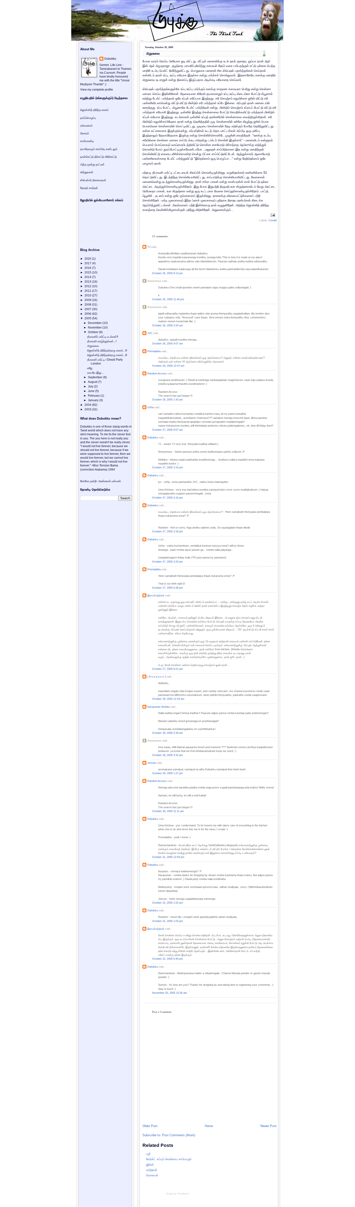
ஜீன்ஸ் (150, 1164)
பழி (148, 1154)
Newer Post (268, 1126)
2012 (88, 286)
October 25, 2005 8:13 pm (167, 273)
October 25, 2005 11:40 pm (168, 299)
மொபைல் (152, 1175)
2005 (88, 318)
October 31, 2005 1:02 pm (167, 902)
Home (209, 1126)
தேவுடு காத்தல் (89, 187)
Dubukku (152, 437)
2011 (88, 290)
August (93, 381)
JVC (149, 333)
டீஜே (89, 368)
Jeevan (151, 762)
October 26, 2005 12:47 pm (168, 365)
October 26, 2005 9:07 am (167, 343)
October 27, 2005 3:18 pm (167, 531)
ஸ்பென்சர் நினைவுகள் (93, 180)
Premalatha (154, 351)
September (95, 377)
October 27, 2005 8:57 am (167, 429)
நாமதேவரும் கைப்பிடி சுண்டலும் (99, 149)
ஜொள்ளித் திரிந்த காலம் (94, 109)
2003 (88, 409)
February (94, 395)
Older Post (149, 1126)
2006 (88, 313)
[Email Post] (272, 214)
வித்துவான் (86, 172)
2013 (88, 281)
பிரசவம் (84, 133)
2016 (88, 267)
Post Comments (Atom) (178, 1135)
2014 (88, 277)
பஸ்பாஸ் (116, 481)
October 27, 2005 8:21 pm (167, 668)
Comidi (273, 220)
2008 (88, 304)
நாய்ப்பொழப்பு (88, 117)
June (91, 391)
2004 (88, 404)
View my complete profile (96, 89)
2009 (88, 300)
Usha (150, 407)
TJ (148, 246)
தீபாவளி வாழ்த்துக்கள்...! (101, 341)
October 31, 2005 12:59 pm (168, 857)
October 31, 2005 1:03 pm (167, 921)
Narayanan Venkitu (158, 706)
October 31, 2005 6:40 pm (167, 958)
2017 (88, 263)
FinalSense (183, 1194)
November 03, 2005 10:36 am (169, 992)
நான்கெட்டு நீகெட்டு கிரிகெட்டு (98, 156)
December (95, 322)
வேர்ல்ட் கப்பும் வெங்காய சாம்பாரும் (169, 1159)
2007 (88, 309)
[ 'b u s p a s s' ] (156, 676)
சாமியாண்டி (87, 141)
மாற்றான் (151, 1170)
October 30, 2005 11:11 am (168, 811)
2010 (88, 295)
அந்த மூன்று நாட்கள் (92, 164)
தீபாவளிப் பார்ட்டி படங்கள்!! (102, 336)
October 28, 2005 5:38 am (167, 732)
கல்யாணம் (86, 125)
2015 (88, 272)
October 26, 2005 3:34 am (167, 325)
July (91, 386)
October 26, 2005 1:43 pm (167, 399)
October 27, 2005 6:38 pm (167, 587)
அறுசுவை (153, 53)
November (95, 327)
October (93, 332)
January (93, 400)
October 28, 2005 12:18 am (168, 698)
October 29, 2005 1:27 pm (167, 773)
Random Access (157, 373)
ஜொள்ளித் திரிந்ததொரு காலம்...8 (107, 355)
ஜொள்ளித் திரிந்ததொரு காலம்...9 (107, 350)
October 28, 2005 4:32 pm (167, 755)
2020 (88, 258)
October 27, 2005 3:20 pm (167, 561)
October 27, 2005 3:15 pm (167, 467)
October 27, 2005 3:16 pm (167, 497)
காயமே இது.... (95, 372)
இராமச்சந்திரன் (155, 595)
